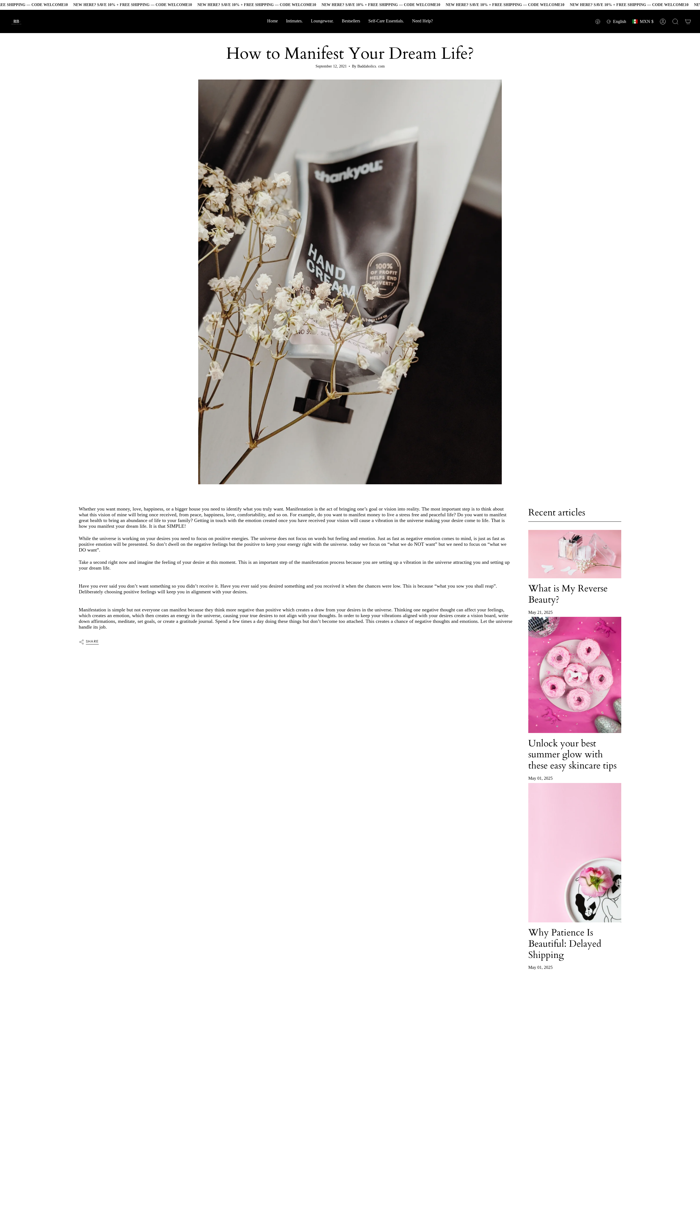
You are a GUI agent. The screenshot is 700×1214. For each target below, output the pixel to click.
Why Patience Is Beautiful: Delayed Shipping (564, 943)
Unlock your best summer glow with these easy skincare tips (572, 754)
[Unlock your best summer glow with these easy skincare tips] (574, 675)
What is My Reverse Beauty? (568, 594)
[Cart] (688, 21)
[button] (422, 21)
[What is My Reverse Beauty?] (574, 554)
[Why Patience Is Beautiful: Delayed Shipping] (574, 852)
